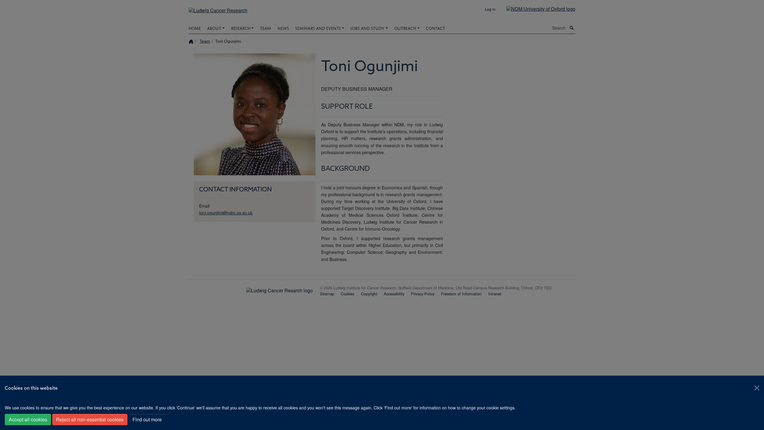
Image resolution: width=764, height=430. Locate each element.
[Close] (757, 388)
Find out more (147, 419)
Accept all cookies (28, 419)
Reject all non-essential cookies (90, 419)
